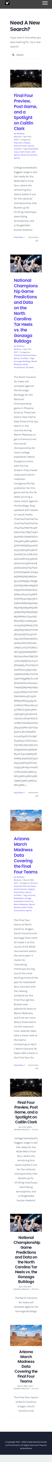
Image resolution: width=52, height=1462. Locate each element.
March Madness (21, 904)
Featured (18, 142)
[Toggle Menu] (45, 3)
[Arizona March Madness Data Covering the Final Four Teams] (26, 820)
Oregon (31, 889)
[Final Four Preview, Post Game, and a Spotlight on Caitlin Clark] (26, 79)
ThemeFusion (14, 1445)
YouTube (17, 149)
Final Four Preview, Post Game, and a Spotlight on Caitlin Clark (25, 111)
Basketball (19, 898)
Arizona (34, 883)
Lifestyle (26, 142)
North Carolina (20, 889)
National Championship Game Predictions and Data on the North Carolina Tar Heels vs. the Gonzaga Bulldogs (26, 310)
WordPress (27, 1448)
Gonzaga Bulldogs (22, 361)
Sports (31, 146)
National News (20, 146)
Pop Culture (19, 892)
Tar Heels (30, 367)
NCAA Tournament (29, 155)
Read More (19, 237)
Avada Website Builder (37, 1442)
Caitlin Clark (25, 152)
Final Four (28, 901)
